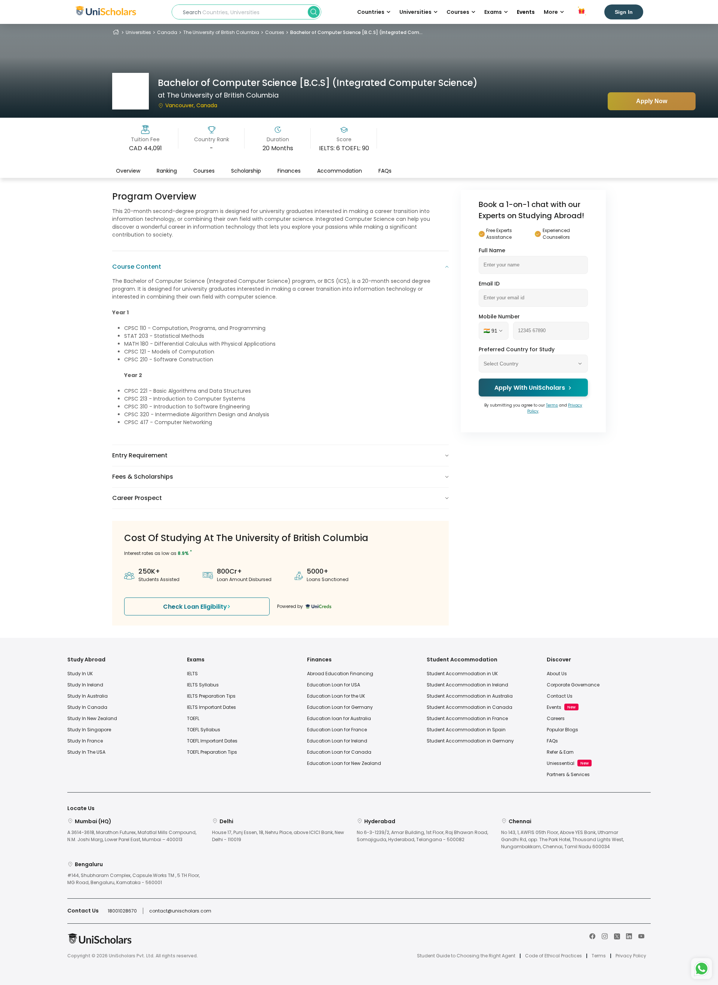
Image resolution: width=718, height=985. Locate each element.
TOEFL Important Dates (212, 741)
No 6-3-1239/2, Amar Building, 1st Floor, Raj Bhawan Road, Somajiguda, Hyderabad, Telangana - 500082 (422, 836)
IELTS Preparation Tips (211, 696)
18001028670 (122, 911)
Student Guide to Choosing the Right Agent (466, 956)
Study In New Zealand (92, 718)
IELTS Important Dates (211, 707)
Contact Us (560, 696)
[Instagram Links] (605, 936)
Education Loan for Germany (340, 707)
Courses (274, 32)
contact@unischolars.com (180, 911)
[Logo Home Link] (99, 942)
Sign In (624, 12)
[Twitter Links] (617, 936)
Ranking (167, 171)
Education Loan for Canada (339, 752)
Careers (556, 718)
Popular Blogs (562, 729)
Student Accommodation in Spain (466, 729)
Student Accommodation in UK (462, 673)
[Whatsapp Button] (701, 968)
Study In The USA (86, 752)
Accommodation (339, 171)
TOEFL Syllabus (203, 729)
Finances (289, 171)
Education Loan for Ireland (337, 741)
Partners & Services (568, 774)
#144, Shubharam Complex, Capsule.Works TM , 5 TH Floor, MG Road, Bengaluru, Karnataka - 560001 (133, 879)
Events (526, 12)
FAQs (385, 171)
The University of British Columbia (221, 32)
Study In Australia (87, 696)
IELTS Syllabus (203, 685)
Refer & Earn (560, 752)
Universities (138, 32)
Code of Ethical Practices (553, 956)
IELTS (192, 673)
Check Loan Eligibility (195, 606)
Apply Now (651, 101)
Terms (552, 405)
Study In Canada (87, 707)
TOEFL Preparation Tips (212, 752)
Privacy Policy (631, 956)
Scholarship (246, 171)
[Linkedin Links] (629, 936)
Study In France (85, 741)
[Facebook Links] (592, 936)
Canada (167, 32)
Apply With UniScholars (529, 387)
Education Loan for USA (333, 685)
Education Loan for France (337, 729)
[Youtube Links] (641, 936)
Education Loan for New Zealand (344, 763)
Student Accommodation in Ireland (467, 685)
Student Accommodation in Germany (470, 741)
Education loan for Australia (339, 718)
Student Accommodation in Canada (469, 707)
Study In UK (80, 673)
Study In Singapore (89, 729)
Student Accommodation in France (467, 718)
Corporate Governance (573, 685)
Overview (128, 171)
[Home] (116, 32)
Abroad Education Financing (340, 673)
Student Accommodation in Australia (470, 696)
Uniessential (560, 763)
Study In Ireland (85, 685)
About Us (557, 673)
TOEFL (193, 718)
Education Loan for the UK (336, 696)
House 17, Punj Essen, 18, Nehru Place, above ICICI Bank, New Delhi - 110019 (278, 836)
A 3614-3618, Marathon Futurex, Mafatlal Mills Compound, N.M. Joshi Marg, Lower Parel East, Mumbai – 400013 (131, 836)
